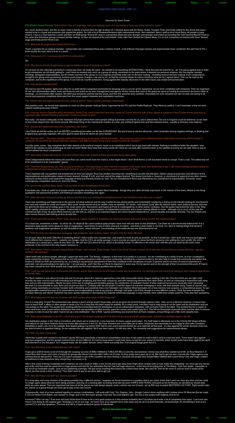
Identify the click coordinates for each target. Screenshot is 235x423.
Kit (207, 2)
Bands (148, 2)
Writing (194, 2)
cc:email (222, 2)
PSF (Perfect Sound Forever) (39, 25)
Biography (32, 2)
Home (10, 2)
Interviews (171, 2)
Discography (62, 2)
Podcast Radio (120, 2)
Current (89, 2)
